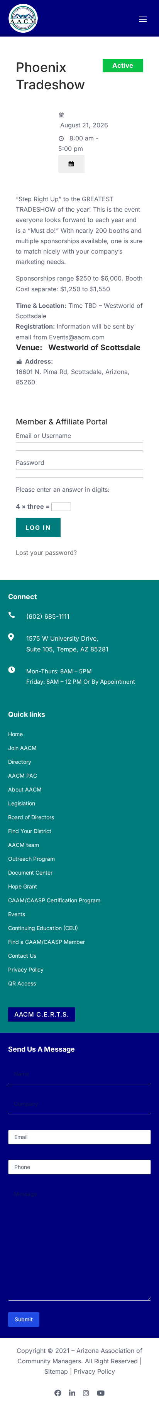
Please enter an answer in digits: (63, 489)
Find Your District (29, 831)
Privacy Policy (26, 969)
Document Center (30, 872)
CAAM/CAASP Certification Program (54, 900)
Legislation (21, 803)
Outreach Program (31, 858)
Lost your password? (46, 552)
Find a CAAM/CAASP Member (46, 941)
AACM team (23, 845)
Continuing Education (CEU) (43, 928)
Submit (24, 1319)
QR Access (22, 983)
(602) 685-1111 (47, 616)
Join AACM (22, 748)
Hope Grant (22, 886)
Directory (19, 761)
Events (16, 914)
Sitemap (56, 1371)
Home (15, 734)
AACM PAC (22, 775)
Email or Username (43, 435)
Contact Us (22, 955)
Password (30, 462)
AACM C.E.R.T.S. (41, 1014)
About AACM (25, 789)
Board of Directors (31, 817)
